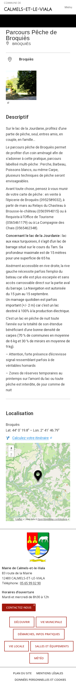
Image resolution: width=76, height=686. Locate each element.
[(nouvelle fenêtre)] (21, 90)
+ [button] (11, 448)
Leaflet (19, 519)
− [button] (11, 454)
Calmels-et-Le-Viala (28, 7)
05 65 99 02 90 (30, 583)
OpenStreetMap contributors (53, 519)
